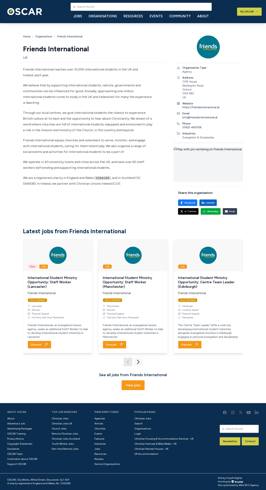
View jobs (133, 385)
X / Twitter (190, 211)
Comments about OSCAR (22, 459)
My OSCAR (247, 11)
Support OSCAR (16, 464)
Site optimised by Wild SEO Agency (238, 485)
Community (180, 16)
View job (36, 344)
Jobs (77, 16)
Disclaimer (13, 448)
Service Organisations (107, 464)
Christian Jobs (60, 418)
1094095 (102, 178)
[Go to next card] (138, 362)
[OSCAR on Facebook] (225, 412)
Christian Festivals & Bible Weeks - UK (155, 443)
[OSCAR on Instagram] (233, 412)
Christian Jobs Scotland (66, 438)
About (203, 16)
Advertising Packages (19, 428)
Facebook (190, 202)
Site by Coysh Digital (230, 478)
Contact (250, 441)
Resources (133, 16)
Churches (99, 428)
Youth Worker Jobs (63, 443)
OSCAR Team (15, 453)
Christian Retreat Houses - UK (151, 448)
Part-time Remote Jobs (65, 448)
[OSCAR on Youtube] (248, 412)
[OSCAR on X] (240, 412)
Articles (98, 423)
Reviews (99, 459)
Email (232, 211)
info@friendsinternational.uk (200, 117)
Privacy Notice (15, 438)
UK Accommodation (146, 453)
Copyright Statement (19, 443)
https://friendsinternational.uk (200, 107)
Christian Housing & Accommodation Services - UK (164, 438)
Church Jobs (59, 428)
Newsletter (230, 441)
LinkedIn (210, 202)
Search (138, 423)
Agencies (99, 418)
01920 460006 (192, 127)
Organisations (102, 16)
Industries (100, 443)
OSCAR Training (16, 433)
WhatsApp (212, 211)
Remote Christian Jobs (65, 433)
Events (156, 16)
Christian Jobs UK (62, 423)
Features (99, 438)
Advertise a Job (16, 423)
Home (27, 36)
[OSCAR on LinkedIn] (256, 412)
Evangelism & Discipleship (198, 137)
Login (137, 433)
